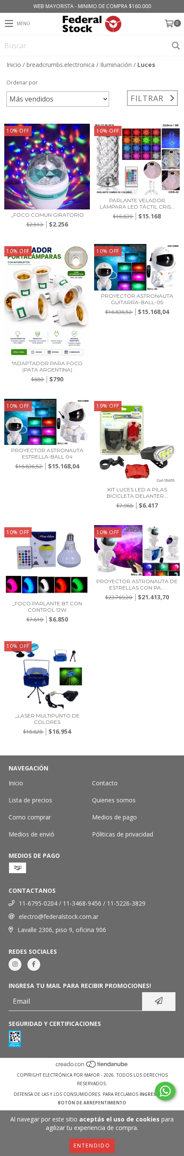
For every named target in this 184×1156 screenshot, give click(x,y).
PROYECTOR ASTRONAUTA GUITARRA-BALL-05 (137, 299)
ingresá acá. (154, 1094)
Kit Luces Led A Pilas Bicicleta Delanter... (137, 492)
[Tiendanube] (92, 1066)
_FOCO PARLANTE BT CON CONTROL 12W (47, 606)
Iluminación (116, 65)
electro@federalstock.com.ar (58, 916)
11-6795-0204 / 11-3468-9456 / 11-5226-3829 (82, 903)
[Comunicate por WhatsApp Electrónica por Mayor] (165, 1091)
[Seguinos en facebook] (33, 964)
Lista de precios (30, 800)
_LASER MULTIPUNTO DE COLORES (47, 718)
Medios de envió (31, 834)
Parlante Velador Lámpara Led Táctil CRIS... (137, 203)
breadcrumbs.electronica (61, 65)
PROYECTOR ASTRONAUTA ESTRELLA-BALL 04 (47, 453)
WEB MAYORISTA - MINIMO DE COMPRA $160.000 (92, 6)
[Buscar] (175, 45)
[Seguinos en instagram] (15, 964)
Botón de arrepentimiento (92, 1103)
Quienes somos (114, 800)
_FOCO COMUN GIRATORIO (47, 215)
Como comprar (30, 817)
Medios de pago (114, 817)
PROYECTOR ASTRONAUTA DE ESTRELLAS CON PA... (137, 584)
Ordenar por (22, 82)
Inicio (13, 65)
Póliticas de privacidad (122, 834)
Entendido (92, 1145)
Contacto (105, 783)
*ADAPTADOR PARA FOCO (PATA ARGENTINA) (47, 366)
